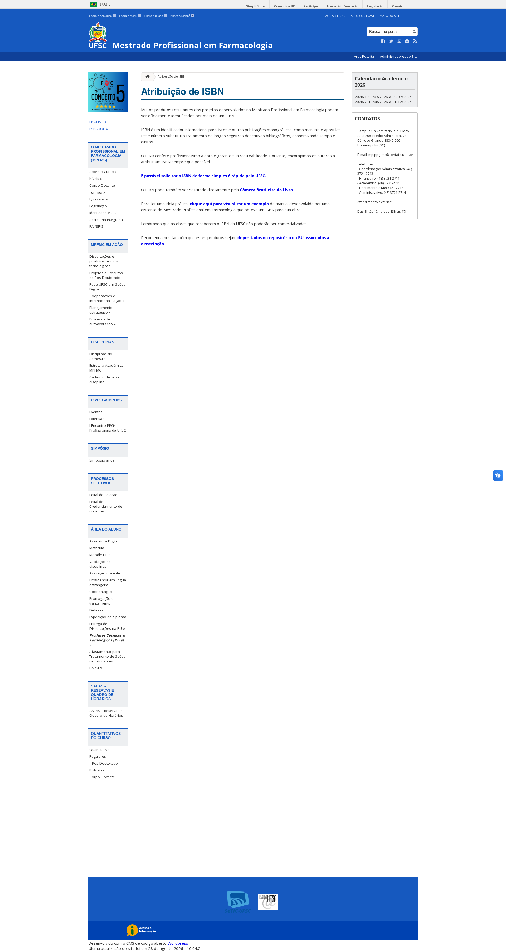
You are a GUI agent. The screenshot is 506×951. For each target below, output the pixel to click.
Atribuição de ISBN (172, 76)
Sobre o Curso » (103, 171)
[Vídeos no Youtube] (399, 41)
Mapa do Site (390, 16)
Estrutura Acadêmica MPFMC (106, 368)
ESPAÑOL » (98, 128)
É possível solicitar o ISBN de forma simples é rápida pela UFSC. (203, 175)
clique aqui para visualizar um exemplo (229, 203)
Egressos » (98, 199)
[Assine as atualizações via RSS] (415, 41)
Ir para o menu (129, 15)
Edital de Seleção (103, 494)
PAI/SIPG (96, 226)
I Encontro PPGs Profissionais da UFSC (107, 428)
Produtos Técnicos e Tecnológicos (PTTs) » (107, 640)
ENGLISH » (97, 121)
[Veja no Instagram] (407, 41)
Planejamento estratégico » (101, 310)
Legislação (375, 6)
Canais (397, 6)
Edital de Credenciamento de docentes (105, 506)
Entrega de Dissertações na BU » (107, 626)
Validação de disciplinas (100, 564)
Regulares (97, 756)
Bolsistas (96, 770)
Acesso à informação (342, 6)
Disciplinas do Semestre (100, 356)
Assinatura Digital (103, 541)
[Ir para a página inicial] (146, 77)
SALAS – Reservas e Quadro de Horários (106, 713)
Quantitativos (100, 749)
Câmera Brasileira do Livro (266, 189)
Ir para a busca (155, 15)
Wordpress (178, 943)
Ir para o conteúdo (101, 15)
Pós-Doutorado (105, 763)
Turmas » (97, 192)
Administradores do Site (399, 56)
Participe (311, 6)
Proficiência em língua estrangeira (107, 582)
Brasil (104, 4)
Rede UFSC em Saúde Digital (107, 286)
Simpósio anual (102, 460)
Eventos (96, 411)
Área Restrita (364, 56)
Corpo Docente (102, 185)
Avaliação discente (104, 573)
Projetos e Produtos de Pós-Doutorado (106, 275)
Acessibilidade (336, 16)
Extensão (97, 418)
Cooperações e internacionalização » (106, 298)
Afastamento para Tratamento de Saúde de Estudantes (107, 656)
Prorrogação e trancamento (101, 601)
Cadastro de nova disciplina (104, 379)
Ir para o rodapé (181, 15)
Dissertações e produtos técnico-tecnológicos (103, 261)
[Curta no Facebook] (383, 41)
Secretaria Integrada (106, 219)
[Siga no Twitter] (391, 41)
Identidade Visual (103, 212)
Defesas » (97, 610)
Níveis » (95, 178)
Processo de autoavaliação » (102, 321)
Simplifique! (255, 6)
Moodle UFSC (100, 554)
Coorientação (100, 591)
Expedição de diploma (107, 617)
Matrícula (96, 548)
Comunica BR (284, 6)
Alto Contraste (363, 16)
